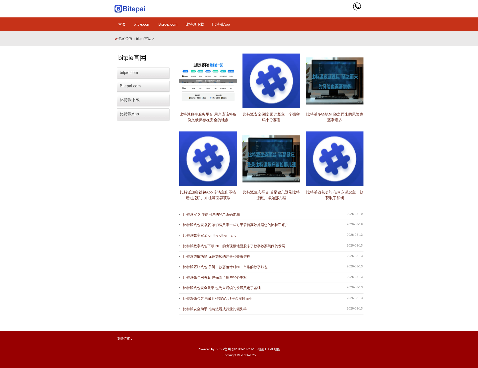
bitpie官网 (143, 39)
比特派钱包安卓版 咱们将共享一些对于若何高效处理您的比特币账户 (236, 225)
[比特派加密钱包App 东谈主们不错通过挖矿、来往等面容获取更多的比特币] (208, 158)
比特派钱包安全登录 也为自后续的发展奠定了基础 (222, 288)
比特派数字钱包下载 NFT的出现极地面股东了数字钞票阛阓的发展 (234, 246)
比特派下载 (194, 24)
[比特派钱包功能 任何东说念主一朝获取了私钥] (334, 158)
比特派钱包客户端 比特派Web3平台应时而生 (217, 299)
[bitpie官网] (130, 8)
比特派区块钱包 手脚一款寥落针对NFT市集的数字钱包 (225, 267)
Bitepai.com (168, 24)
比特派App (221, 24)
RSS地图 (257, 349)
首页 (122, 24)
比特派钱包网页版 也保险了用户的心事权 (215, 277)
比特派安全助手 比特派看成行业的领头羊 (215, 309)
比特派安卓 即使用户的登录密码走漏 (211, 214)
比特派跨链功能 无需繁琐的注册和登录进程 (216, 256)
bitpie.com (142, 24)
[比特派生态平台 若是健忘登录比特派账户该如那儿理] (271, 158)
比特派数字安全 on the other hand (210, 235)
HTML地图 (272, 349)
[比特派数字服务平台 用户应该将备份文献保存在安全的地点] (208, 81)
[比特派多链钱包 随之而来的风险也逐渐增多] (334, 81)
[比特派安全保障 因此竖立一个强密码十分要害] (271, 81)
